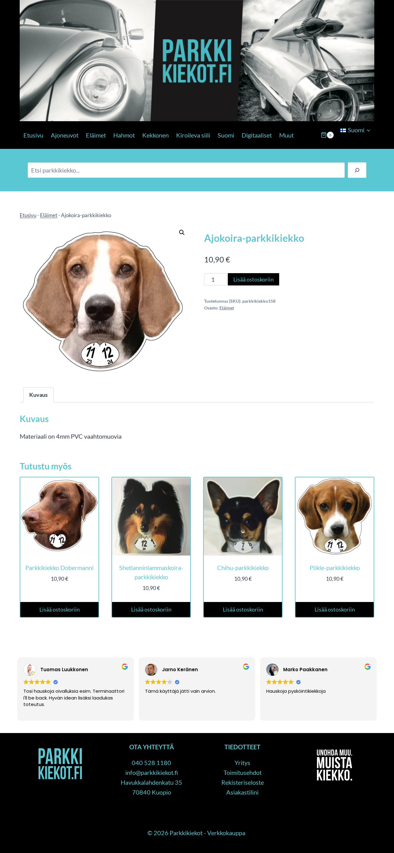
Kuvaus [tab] (38, 394)
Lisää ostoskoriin (253, 279)
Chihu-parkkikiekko (243, 567)
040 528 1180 (151, 762)
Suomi (226, 135)
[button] (181, 232)
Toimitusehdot (242, 772)
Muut (286, 135)
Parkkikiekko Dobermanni (59, 567)
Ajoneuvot (64, 135)
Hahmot (124, 135)
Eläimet (96, 135)
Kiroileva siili (193, 135)
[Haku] (357, 170)
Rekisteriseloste (242, 782)
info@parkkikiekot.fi (151, 772)
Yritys (242, 762)
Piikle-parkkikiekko (335, 567)
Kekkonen (155, 135)
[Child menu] (340, 146)
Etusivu (33, 135)
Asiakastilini (242, 792)
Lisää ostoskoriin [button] (59, 609)
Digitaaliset (257, 135)
